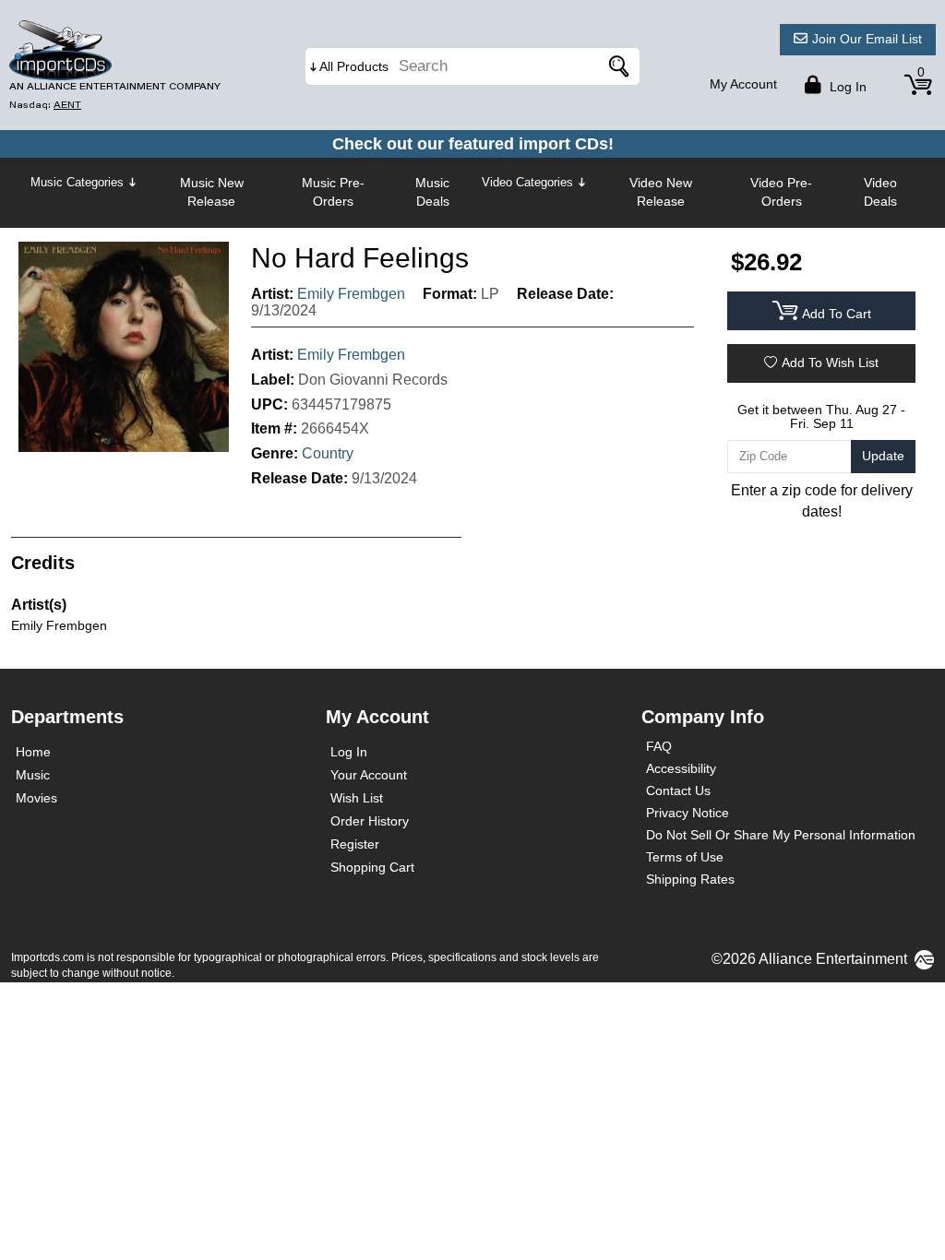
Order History (369, 821)
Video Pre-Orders (781, 191)
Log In (348, 751)
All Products (354, 66)
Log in (846, 86)
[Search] (616, 66)
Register (354, 844)
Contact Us (678, 790)
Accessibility (681, 768)
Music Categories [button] (77, 182)
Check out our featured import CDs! (473, 144)
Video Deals (880, 191)
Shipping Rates (690, 879)
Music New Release (212, 191)
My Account (743, 84)
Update (883, 455)
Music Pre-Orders (333, 191)
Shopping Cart (372, 867)
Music (33, 774)
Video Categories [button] (527, 182)
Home (33, 751)
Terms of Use (685, 857)
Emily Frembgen (351, 294)
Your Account (368, 774)
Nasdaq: (45, 105)
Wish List (356, 797)
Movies (36, 797)
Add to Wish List (830, 362)
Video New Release (660, 191)
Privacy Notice (687, 812)
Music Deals (432, 191)
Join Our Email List (867, 38)
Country (327, 453)
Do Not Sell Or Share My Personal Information (780, 834)
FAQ (659, 746)
